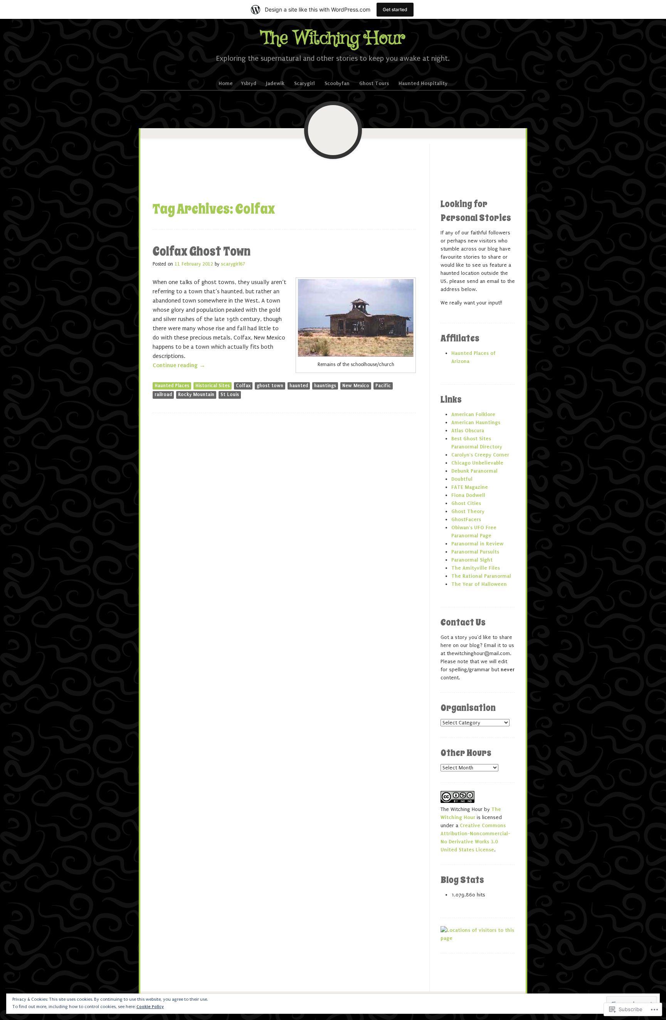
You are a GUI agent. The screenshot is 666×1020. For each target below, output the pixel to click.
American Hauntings (475, 422)
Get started (395, 9)
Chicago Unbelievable (477, 463)
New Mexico (355, 385)
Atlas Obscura (467, 430)
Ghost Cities (466, 503)
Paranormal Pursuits (475, 552)
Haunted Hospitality (423, 83)
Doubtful (462, 479)
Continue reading (179, 365)
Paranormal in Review (477, 544)
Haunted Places (172, 385)
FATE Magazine (469, 487)
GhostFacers (466, 519)
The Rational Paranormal (481, 576)
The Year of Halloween (479, 584)
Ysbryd (248, 83)
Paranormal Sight (472, 560)
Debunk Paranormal (474, 471)
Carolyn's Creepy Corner (480, 455)
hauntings (325, 385)
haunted (298, 385)
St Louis (229, 394)
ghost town (270, 385)
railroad (163, 394)
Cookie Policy (150, 1006)
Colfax (243, 385)
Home (226, 83)
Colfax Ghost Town (202, 251)
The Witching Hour (333, 38)
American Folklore (473, 414)
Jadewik (275, 83)
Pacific (383, 385)
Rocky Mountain (196, 394)
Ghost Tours (374, 83)
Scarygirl (304, 83)
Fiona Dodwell (468, 495)
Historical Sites (212, 385)
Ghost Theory (467, 511)
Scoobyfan (337, 83)
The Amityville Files (475, 568)
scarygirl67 (233, 264)
